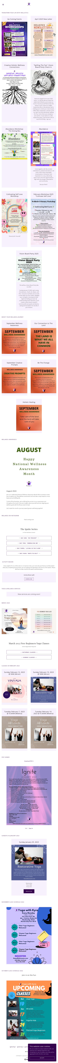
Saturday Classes (29, 652)
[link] (29, 4)
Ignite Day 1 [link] (13, 1047)
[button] (6, 4)
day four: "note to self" (29, 553)
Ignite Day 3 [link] (28, 1047)
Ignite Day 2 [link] (20, 1047)
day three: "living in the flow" (29, 548)
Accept (42, 1058)
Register (29, 891)
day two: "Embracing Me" (29, 543)
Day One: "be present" (29, 538)
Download (29, 579)
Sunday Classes (29, 657)
